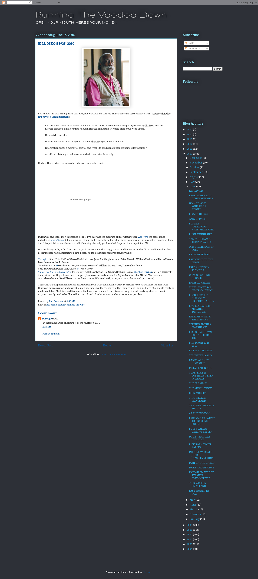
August (194, 177)
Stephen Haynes (143, 272)
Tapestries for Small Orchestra (54, 272)
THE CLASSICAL (198, 383)
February (196, 514)
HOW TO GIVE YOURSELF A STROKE (198, 206)
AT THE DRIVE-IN (199, 413)
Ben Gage (47, 318)
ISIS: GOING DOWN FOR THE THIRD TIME (200, 335)
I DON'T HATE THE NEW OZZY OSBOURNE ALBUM (202, 298)
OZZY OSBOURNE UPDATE (199, 276)
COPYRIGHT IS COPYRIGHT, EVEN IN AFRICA (201, 375)
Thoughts (43, 259)
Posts (190, 43)
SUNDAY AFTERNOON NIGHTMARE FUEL (201, 226)
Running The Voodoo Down (101, 14)
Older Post (167, 345)
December (196, 157)
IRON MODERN (198, 393)
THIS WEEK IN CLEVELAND (197, 399)
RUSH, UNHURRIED (200, 234)
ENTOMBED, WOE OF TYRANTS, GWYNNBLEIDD (201, 475)
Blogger (147, 572)
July (192, 181)
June (193, 186)
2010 (190, 153)
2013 (190, 139)
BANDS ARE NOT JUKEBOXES (199, 362)
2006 (190, 539)
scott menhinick (66, 304)
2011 (190, 148)
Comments (194, 48)
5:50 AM (46, 327)
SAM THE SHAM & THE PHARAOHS (200, 240)
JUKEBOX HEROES (199, 282)
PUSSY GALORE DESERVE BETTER (200, 430)
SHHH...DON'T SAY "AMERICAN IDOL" (201, 289)
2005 (190, 544)
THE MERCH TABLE (200, 388)
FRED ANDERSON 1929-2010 (199, 269)
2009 (190, 525)
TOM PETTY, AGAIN (200, 355)
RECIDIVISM (196, 190)
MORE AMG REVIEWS (201, 467)
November (196, 162)
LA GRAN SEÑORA (199, 254)
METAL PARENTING (200, 367)
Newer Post (45, 345)
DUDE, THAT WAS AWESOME (199, 438)
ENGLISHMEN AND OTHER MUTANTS (201, 197)
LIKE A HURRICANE (200, 350)
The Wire (143, 237)
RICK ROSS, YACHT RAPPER (200, 446)
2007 (190, 534)
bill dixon (51, 304)
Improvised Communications (53, 116)
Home (107, 345)
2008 (190, 529)
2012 (190, 144)
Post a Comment (50, 333)
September (197, 172)
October (195, 167)
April (193, 504)
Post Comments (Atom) (114, 354)
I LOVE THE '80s (198, 214)
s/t (78, 268)
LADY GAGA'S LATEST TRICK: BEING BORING (202, 421)
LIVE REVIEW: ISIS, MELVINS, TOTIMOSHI (200, 308)
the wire (80, 304)
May (193, 499)
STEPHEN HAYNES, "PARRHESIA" (200, 326)
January (195, 519)
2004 (190, 549)
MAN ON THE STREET (202, 462)
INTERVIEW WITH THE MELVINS (200, 318)
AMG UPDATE (197, 218)
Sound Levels (58, 240)
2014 (190, 134)
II (57, 265)
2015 (190, 129)
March (194, 509)
